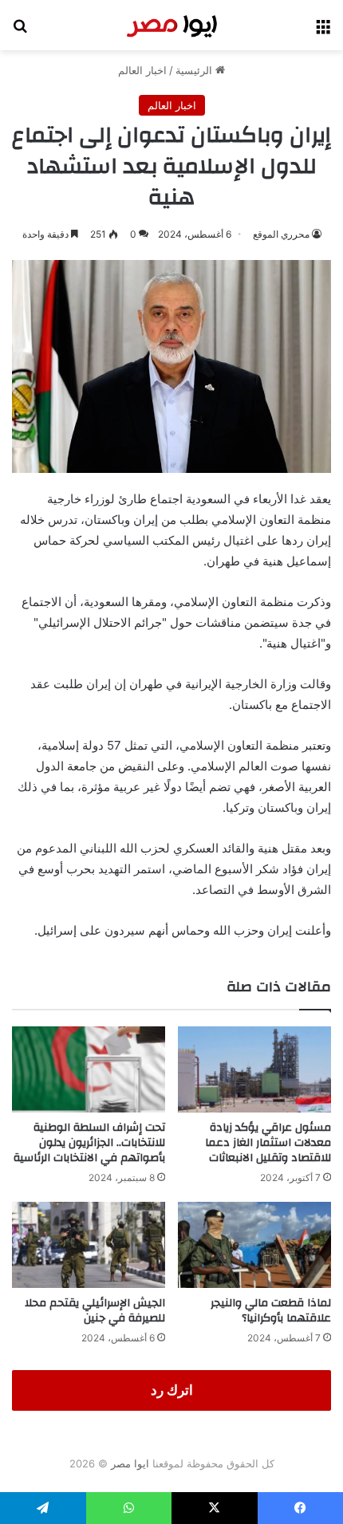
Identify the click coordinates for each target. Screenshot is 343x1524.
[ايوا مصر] (171, 25)
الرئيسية (195, 70)
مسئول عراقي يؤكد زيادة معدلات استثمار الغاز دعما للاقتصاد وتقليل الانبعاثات (268, 1142)
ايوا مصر (130, 1463)
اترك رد (172, 1390)
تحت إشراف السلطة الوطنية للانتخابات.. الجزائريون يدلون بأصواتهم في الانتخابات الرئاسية (89, 1142)
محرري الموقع (281, 234)
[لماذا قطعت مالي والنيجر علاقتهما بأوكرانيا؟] (254, 1245)
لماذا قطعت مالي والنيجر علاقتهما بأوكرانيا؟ (271, 1311)
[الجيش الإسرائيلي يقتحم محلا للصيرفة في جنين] (88, 1245)
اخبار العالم (142, 70)
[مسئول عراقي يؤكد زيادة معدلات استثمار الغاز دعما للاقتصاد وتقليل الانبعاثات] (254, 1069)
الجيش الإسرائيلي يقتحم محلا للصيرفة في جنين (95, 1311)
